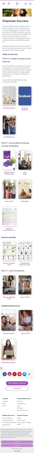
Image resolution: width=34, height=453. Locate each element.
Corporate (5, 401)
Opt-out (17, 445)
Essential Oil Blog (9, 108)
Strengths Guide (8, 333)
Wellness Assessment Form (9, 229)
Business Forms (6, 424)
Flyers (18, 405)
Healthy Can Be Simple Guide (9, 173)
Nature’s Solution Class (9, 264)
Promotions (20, 408)
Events (4, 405)
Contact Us (17, 388)
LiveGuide (25, 173)
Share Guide (9, 201)
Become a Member (7, 418)
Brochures (19, 401)
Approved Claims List (22, 410)
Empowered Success (8, 420)
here (15, 437)
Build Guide (25, 201)
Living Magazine (21, 403)
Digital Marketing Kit (8, 362)
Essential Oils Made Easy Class (24, 264)
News (3, 403)
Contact (19, 418)
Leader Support (21, 420)
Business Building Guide (9, 298)
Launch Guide (25, 297)
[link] (25, 3)
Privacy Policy (17, 450)
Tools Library (25, 333)
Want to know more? (17, 448)
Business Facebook (25, 108)
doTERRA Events (9, 137)
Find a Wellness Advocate (17, 383)
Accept (17, 442)
